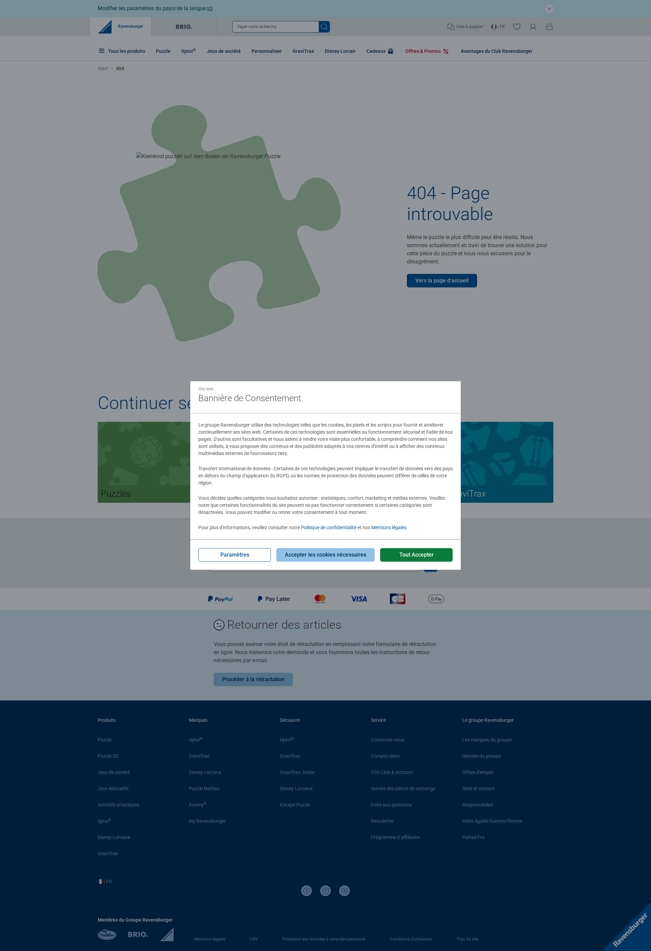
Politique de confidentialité (328, 527)
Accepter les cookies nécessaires (325, 555)
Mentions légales (389, 527)
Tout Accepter (416, 555)
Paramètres (234, 555)
